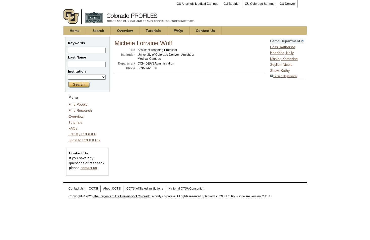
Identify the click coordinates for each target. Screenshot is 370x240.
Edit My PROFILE (82, 134)
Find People (78, 104)
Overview (125, 31)
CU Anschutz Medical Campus (197, 4)
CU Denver (287, 4)
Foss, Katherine (282, 47)
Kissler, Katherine (284, 59)
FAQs (178, 31)
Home (75, 31)
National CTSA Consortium (186, 188)
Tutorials (153, 31)
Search (98, 31)
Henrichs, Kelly (282, 53)
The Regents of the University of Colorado (122, 196)
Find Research (80, 110)
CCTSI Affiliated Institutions (144, 188)
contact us (89, 168)
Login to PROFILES (84, 140)
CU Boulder (232, 4)
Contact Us (205, 31)
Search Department (285, 76)
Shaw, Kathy (280, 71)
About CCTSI (112, 188)
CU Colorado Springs (259, 4)
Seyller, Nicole (281, 65)
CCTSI (93, 188)
